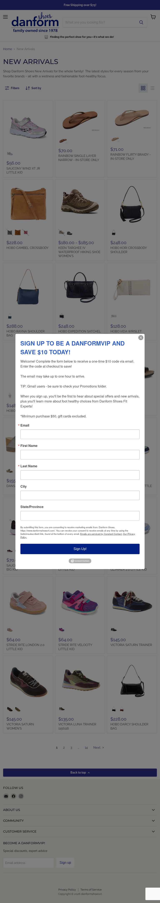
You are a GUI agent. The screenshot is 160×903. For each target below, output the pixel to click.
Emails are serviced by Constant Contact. (101, 533)
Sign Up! (80, 549)
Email (24, 425)
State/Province (32, 506)
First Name (29, 445)
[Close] (140, 337)
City (23, 486)
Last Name (28, 466)
